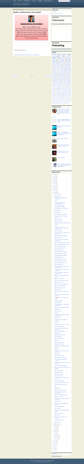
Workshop (65, 64)
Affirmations (59, 88)
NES (55, 78)
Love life (55, 200)
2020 (54, 185)
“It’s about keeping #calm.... (59, 380)
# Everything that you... (58, 336)
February (56, 436)
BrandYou (54, 453)
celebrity (69, 98)
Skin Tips (65, 90)
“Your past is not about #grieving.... (61, 365)
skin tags (39, 461)
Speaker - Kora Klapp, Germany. (60, 394)
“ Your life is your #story (58, 396)
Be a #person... (57, 210)
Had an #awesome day (58, 249)
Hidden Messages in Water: (62, 138)
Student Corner (58, 89)
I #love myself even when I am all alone (62, 324)
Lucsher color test (57, 81)
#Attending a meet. (58, 302)
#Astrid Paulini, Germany (59, 278)
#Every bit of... (57, 348)
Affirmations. (63, 99)
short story (55, 99)
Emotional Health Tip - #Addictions (61, 235)
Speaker (69, 84)
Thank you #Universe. (58, 230)
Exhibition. (54, 70)
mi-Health (57, 94)
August (55, 425)
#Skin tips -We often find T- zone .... (61, 262)
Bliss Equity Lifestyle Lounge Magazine (62, 80)
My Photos (61, 60)
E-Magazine (59, 91)
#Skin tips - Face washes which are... (61, 280)
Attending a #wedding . (58, 300)
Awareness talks (67, 66)
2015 (54, 440)
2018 (54, 188)
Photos (54, 54)
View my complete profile (57, 13)
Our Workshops (26, 0)
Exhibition (63, 95)
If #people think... (57, 333)
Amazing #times (57, 388)
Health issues (64, 57)
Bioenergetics (54, 100)
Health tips (54, 59)
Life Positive (62, 79)
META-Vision (64, 74)
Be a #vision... (57, 353)
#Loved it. (56, 225)
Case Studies (65, 88)
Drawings (58, 100)
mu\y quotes (62, 103)
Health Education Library (57, 66)
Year (57, 453)
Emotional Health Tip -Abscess (60, 260)
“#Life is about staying (58, 370)
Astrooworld (68, 99)
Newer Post (15, 76)
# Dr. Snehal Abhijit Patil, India (60, 246)
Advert (59, 99)
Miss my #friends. (57, 212)
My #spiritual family (61, 157)
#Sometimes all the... (58, 311)
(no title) (53, 116)
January (56, 438)
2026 (54, 174)
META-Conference (26, 54)
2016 (54, 192)
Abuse (67, 78)
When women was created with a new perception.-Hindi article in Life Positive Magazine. (64, 165)
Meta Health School (48, 0)
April (55, 433)
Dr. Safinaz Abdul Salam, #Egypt (60, 255)
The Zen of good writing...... (59, 338)
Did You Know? (54, 98)
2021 (54, 183)
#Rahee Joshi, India (58, 237)
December (56, 194)
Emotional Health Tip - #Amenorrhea (61, 208)
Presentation (68, 71)
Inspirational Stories (61, 98)
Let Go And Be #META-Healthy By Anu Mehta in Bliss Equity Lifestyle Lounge (63, 121)
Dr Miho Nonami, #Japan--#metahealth (61, 307)
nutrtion (57, 74)
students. (56, 73)
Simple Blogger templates (50, 460)
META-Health (33, 54)
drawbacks (61, 78)
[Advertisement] (31, 65)
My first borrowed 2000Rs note (60, 331)
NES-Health (62, 59)
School (66, 98)
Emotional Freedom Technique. (59, 85)
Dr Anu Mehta (21, 4)
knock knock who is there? (57, 90)
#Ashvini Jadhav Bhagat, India (60, 285)
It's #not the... (57, 322)
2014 (54, 442)
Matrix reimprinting (61, 75)
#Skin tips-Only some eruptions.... (60, 253)
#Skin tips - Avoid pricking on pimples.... (62, 244)
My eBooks (40, 0)
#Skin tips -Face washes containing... (61, 284)
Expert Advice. (60, 71)
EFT (53, 74)
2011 (54, 448)
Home (15, 0)
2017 (54, 190)
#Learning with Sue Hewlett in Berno (61, 382)
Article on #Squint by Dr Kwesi (60, 258)
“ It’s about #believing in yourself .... (61, 384)
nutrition (62, 61)
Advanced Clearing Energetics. (65, 94)
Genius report (68, 63)
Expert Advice (20, 54)
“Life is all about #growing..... (59, 355)
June (55, 429)
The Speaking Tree (66, 89)
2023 (54, 179)
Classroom (56, 68)
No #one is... (56, 312)
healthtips (57, 103)
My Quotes (56, 56)
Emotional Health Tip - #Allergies (60, 214)
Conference (60, 63)
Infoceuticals (54, 79)
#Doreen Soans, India (58, 282)
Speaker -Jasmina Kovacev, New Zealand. (27, 12)
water (68, 73)
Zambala (53, 103)
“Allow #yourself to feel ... (59, 374)
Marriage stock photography (45, 461)
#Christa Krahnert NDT (58, 264)
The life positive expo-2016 (59, 334)
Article (64, 81)
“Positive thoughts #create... (59, 406)
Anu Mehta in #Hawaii (58, 257)
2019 (54, 187)
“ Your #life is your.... (58, 401)
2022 (54, 181)
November (56, 196)
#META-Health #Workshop (59, 342)
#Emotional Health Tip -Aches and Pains (62, 242)
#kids (55, 386)
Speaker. (38, 54)
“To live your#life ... (58, 408)
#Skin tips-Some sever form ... (60, 287)
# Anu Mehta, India (58, 289)
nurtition (55, 95)
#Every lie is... (57, 340)
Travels (58, 69)
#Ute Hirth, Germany (58, 219)
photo (65, 84)
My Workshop (66, 65)
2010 (54, 450)
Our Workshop (62, 70)
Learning (53, 88)
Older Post (48, 76)
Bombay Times (64, 93)
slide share (59, 93)
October (56, 422)
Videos (64, 54)
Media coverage (57, 64)
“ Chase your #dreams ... (59, 413)
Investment (35, 461)
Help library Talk (63, 100)
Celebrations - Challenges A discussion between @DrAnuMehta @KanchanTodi (64, 133)
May (55, 431)
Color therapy (68, 76)
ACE (59, 95)
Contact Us (34, 0)
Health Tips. (65, 83)
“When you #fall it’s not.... (59, 375)
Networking (66, 69)
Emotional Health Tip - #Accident (60, 251)
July (55, 427)
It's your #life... (57, 317)
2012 (54, 446)
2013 (54, 444)
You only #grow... (57, 309)
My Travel (62, 73)
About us (19, 0)
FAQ (67, 61)
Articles (53, 63)
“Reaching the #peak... (58, 372)
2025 (54, 176)
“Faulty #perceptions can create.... (61, 357)
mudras (66, 103)
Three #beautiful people (59, 326)
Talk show (63, 68)
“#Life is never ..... (57, 415)
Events (59, 65)
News (67, 85)
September (56, 424)
